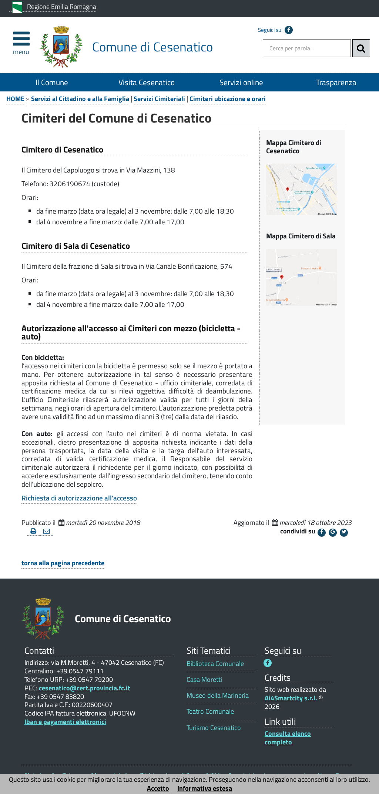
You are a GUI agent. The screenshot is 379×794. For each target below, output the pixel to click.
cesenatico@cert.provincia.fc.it (84, 688)
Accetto (158, 788)
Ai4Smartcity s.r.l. (291, 698)
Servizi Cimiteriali (159, 99)
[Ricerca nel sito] (361, 48)
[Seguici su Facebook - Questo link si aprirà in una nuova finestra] (289, 30)
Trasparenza (336, 82)
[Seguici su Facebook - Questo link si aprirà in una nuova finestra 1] (268, 663)
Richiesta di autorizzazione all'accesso (79, 498)
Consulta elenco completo (288, 737)
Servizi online (241, 82)
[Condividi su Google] (333, 533)
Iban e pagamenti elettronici (65, 722)
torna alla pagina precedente (62, 563)
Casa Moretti (204, 679)
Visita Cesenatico (146, 82)
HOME (15, 99)
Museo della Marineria (218, 695)
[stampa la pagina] (33, 531)
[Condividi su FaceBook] (322, 533)
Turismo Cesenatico (214, 727)
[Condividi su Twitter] (344, 533)
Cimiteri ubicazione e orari (228, 99)
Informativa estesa (204, 788)
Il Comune (52, 82)
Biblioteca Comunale (215, 663)
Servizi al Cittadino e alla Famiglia (80, 99)
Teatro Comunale (210, 711)
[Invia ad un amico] (46, 531)
